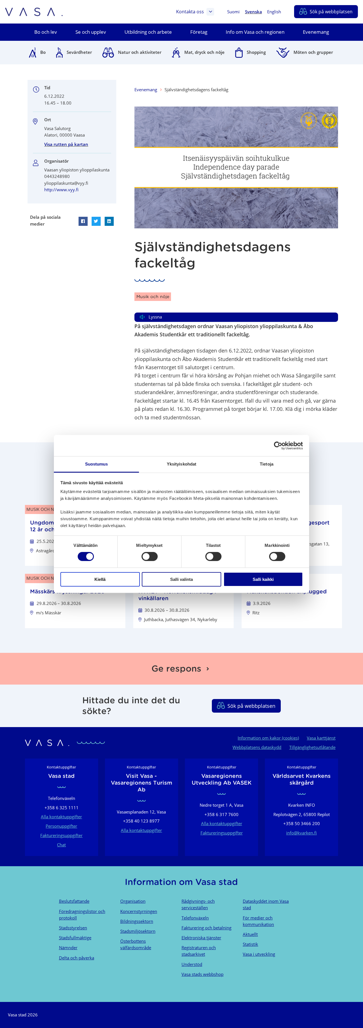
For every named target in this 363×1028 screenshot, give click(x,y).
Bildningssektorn (136, 921)
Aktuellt (250, 934)
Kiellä (99, 579)
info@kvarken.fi (301, 833)
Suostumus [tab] (96, 464)
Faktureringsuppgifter (61, 835)
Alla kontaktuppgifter (61, 816)
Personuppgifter (61, 826)
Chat (61, 845)
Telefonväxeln (195, 918)
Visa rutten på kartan (66, 144)
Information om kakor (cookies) (268, 738)
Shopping (256, 52)
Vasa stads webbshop (202, 974)
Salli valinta (181, 579)
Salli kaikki (263, 579)
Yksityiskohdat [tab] (181, 464)
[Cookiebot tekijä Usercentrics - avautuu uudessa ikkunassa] (278, 445)
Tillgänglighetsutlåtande (312, 747)
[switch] (150, 556)
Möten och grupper (313, 52)
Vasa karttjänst (321, 738)
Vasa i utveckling (259, 954)
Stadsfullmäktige (75, 937)
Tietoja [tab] (266, 464)
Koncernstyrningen (138, 911)
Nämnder (68, 947)
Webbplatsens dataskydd (257, 747)
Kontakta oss (190, 12)
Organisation (132, 901)
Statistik (250, 944)
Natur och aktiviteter (139, 52)
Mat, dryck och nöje (204, 52)
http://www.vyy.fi (61, 189)
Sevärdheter (79, 52)
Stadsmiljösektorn (137, 931)
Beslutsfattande (74, 901)
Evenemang (145, 89)
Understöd (192, 964)
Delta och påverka (76, 958)
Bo (43, 52)
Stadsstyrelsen (73, 928)
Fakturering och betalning (206, 928)
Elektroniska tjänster (201, 937)
